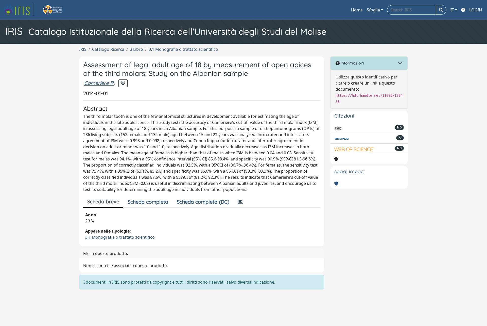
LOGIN (475, 10)
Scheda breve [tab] (103, 201)
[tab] (240, 202)
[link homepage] (18, 10)
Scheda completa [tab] (148, 202)
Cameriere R (99, 83)
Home (357, 10)
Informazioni (352, 63)
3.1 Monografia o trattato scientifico (183, 49)
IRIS (82, 49)
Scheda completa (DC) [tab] (203, 202)
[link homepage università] (58, 10)
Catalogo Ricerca (108, 49)
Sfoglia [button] (373, 10)
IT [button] (452, 10)
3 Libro (136, 49)
